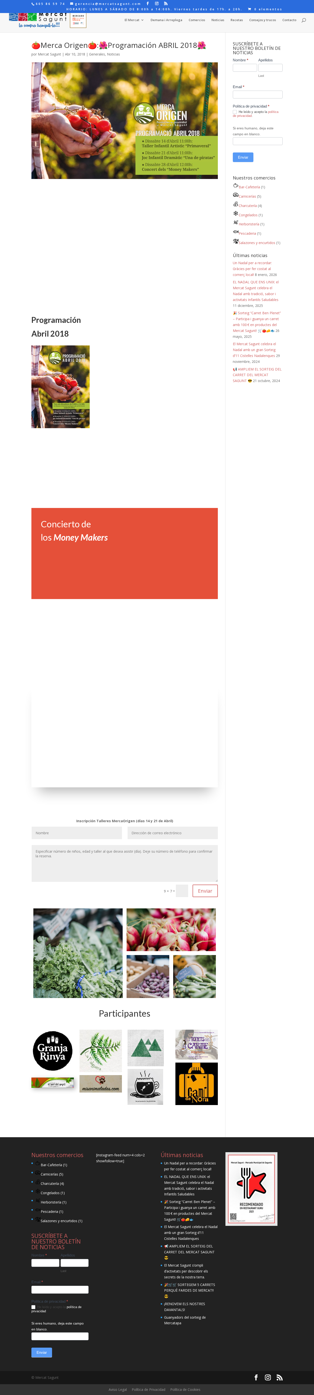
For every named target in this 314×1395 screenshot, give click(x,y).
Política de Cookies (185, 1389)
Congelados (248, 215)
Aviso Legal (118, 1389)
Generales (97, 54)
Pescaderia (247, 233)
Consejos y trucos (262, 20)
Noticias (217, 20)
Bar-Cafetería (249, 187)
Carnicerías (247, 196)
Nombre (240, 60)
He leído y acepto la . (255, 114)
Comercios (197, 20)
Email (238, 87)
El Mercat (132, 20)
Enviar (205, 891)
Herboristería (249, 224)
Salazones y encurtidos (257, 242)
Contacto (289, 20)
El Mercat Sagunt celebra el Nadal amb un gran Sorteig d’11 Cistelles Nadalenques (254, 350)
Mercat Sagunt (49, 54)
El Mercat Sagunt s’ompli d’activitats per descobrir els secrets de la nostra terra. (186, 1271)
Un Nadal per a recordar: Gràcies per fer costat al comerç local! (252, 268)
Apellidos (265, 60)
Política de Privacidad (148, 1389)
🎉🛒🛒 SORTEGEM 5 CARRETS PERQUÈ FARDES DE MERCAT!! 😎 (189, 1290)
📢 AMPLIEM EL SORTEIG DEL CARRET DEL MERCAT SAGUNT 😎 (257, 375)
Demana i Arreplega (166, 20)
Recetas (237, 20)
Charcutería (248, 205)
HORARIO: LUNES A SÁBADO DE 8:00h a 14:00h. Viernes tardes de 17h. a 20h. (154, 9)
